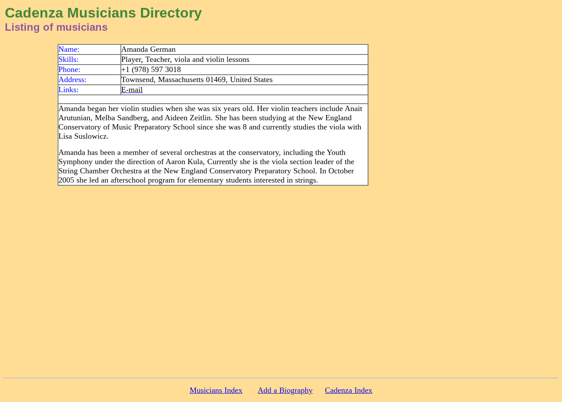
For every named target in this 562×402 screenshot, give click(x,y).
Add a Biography (285, 390)
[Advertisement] (490, 175)
